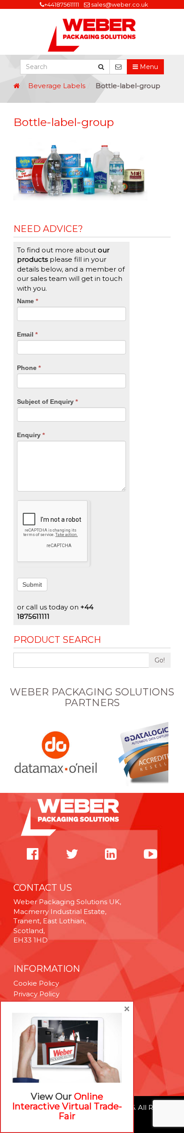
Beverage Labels (56, 85)
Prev (18, 753)
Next (166, 753)
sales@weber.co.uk (119, 4)
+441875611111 (61, 4)
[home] (16, 85)
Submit (32, 584)
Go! (160, 660)
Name (27, 301)
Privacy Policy (36, 994)
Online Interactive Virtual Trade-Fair (67, 1106)
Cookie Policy (36, 983)
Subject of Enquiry (47, 401)
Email (27, 334)
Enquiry (31, 435)
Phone (29, 367)
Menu (148, 67)
